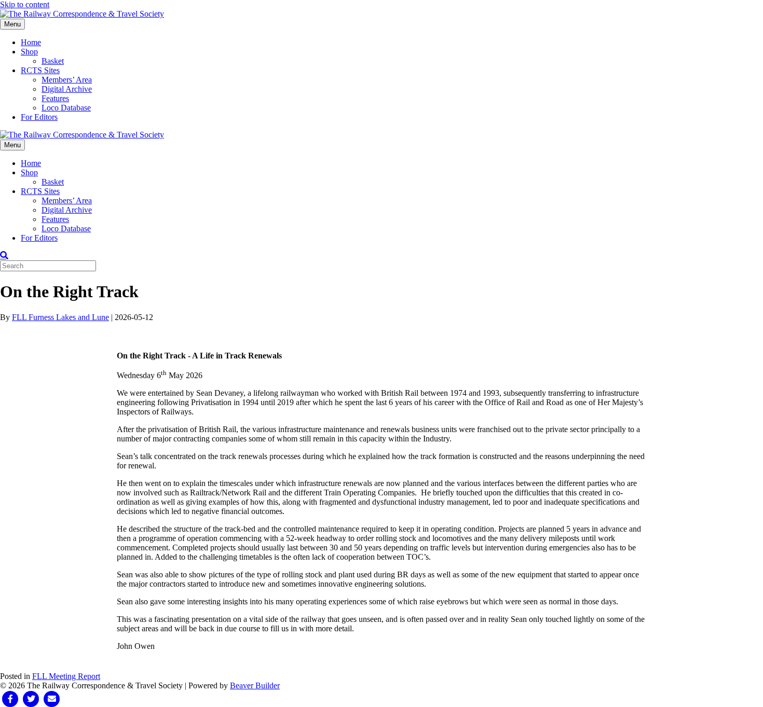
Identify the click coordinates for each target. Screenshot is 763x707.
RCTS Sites (40, 70)
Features (55, 98)
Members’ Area (67, 79)
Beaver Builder (255, 685)
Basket (53, 61)
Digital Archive (67, 89)
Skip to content (24, 4)
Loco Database (66, 107)
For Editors (39, 117)
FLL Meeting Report (66, 676)
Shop (29, 51)
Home (31, 42)
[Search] (4, 255)
